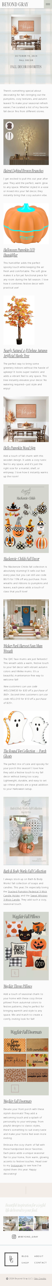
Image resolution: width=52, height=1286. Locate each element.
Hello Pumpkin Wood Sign (19, 447)
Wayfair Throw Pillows (17, 986)
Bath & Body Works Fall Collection (24, 871)
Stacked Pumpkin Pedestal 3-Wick (27, 891)
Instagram (17, 1165)
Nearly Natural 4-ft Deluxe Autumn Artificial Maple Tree (25, 353)
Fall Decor (26, 60)
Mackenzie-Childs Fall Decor (21, 558)
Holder (15, 895)
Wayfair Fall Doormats (17, 1101)
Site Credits (40, 1278)
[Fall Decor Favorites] (26, 32)
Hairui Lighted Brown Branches (23, 170)
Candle (7, 895)
